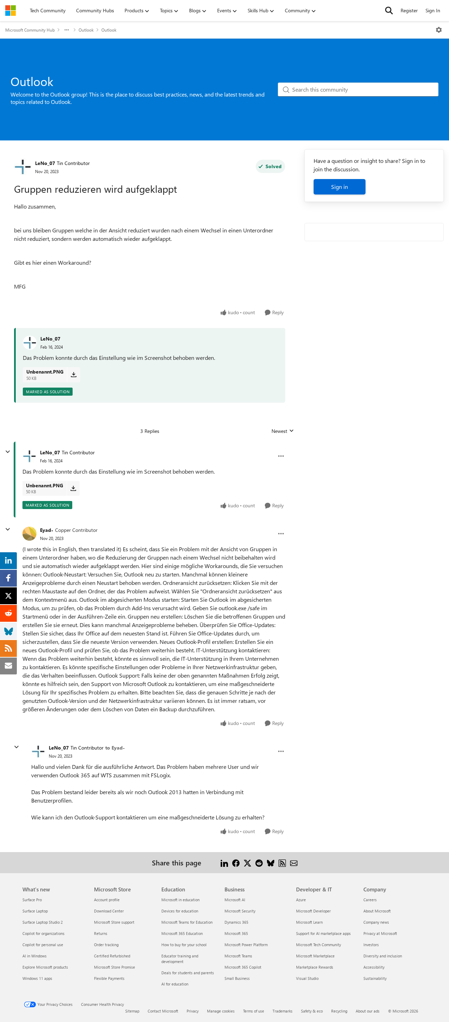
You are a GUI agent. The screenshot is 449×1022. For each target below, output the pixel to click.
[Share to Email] (293, 862)
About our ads (368, 1011)
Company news (376, 922)
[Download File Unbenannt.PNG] (73, 374)
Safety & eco (312, 1011)
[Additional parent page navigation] (66, 30)
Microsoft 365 (236, 933)
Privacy (193, 1011)
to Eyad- (115, 747)
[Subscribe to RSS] (282, 862)
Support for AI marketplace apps (323, 933)
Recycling (339, 1011)
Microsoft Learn (309, 922)
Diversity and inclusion (382, 955)
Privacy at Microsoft (380, 933)
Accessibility (373, 967)
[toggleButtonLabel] (439, 30)
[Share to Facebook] (236, 862)
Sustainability (375, 978)
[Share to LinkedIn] (224, 862)
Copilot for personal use (42, 944)
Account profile (107, 899)
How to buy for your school (184, 944)
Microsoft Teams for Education (187, 922)
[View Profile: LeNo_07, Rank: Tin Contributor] (23, 167)
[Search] (389, 10)
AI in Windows (34, 955)
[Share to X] (247, 862)
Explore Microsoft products (45, 967)
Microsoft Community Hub (30, 30)
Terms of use (253, 1011)
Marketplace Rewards (314, 967)
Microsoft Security (239, 911)
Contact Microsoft (163, 1011)
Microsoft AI (234, 899)
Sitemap (132, 1011)
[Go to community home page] (10, 10)
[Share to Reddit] (259, 862)
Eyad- (46, 530)
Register (409, 10)
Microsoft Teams (238, 955)
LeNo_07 (45, 163)
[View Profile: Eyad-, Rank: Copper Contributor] (29, 534)
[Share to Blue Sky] (270, 862)
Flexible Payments (109, 978)
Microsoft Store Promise (114, 967)
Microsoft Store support (114, 922)
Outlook (86, 30)
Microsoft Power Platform (246, 944)
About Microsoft (377, 911)
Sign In (432, 10)
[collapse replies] (8, 452)
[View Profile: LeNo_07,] (30, 343)
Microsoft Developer (313, 911)
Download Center (109, 911)
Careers (370, 899)
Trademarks (283, 1011)
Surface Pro (32, 899)
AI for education (174, 984)
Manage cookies (221, 1011)
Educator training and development (179, 958)
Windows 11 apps (37, 978)
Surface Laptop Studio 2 (42, 922)
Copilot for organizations (43, 933)
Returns (100, 933)
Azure (301, 899)
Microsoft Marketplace (315, 955)
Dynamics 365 (236, 922)
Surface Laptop (35, 911)
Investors (371, 944)
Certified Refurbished (112, 955)
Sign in (339, 186)
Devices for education (179, 911)
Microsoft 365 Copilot (242, 967)
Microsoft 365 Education (182, 933)
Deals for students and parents (187, 972)
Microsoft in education (180, 899)
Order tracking (106, 944)
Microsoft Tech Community (318, 944)
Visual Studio (307, 978)
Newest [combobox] (283, 431)
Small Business (237, 978)
